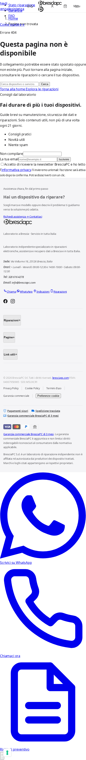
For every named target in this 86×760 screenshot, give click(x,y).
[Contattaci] (2, 756)
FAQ (11, 15)
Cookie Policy (32, 388)
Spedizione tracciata (47, 411)
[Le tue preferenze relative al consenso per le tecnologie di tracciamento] (7, 753)
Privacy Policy (11, 388)
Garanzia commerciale (16, 396)
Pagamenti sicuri (17, 411)
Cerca (44, 84)
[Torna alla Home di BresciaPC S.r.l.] (42, 222)
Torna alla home (13, 89)
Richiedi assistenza (16, 216)
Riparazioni (11, 320)
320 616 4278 (16, 277)
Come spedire (12, 24)
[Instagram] (13, 302)
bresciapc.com (60, 378)
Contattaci (35, 216)
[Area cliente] (52, 6)
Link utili (9, 354)
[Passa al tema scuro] (30, 6)
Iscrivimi (64, 159)
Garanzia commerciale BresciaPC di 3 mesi (33, 416)
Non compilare (11, 153)
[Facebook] (5, 302)
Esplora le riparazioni (42, 89)
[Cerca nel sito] (40, 6)
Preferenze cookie (48, 395)
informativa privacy (16, 169)
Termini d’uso (53, 388)
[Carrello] (65, 6)
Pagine (8, 337)
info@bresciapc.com (23, 282)
